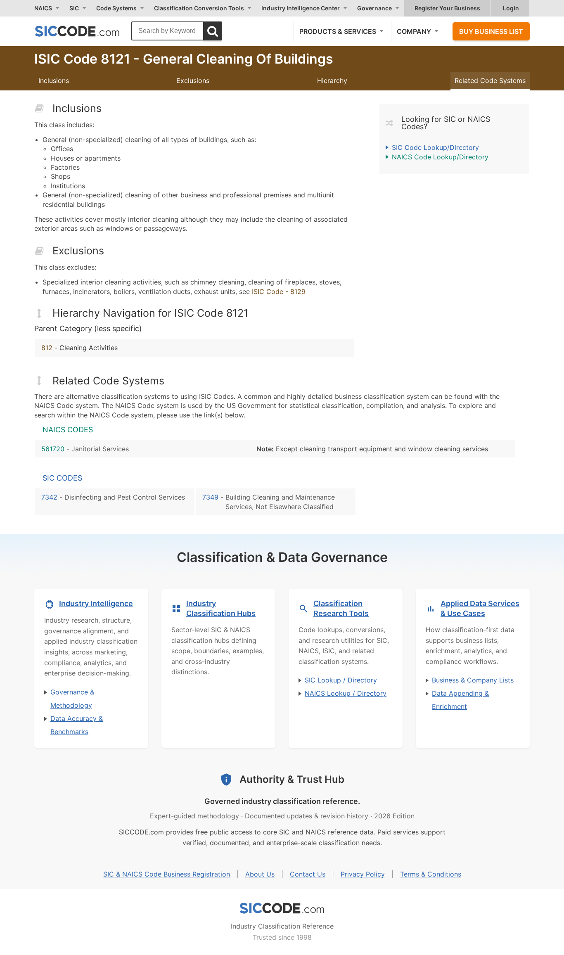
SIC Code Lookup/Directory (435, 147)
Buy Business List (491, 31)
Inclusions (53, 80)
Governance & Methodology (72, 698)
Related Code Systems (490, 80)
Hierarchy (332, 80)
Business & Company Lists (473, 680)
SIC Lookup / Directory (341, 680)
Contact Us (307, 874)
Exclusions (192, 80)
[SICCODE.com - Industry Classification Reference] (282, 908)
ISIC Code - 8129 (279, 291)
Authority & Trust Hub (291, 779)
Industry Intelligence (96, 603)
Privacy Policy (363, 874)
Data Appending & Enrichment (460, 700)
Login (511, 8)
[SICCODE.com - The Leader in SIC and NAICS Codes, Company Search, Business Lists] (85, 31)
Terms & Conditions (430, 874)
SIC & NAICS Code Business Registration (166, 874)
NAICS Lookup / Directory (345, 693)
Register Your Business (447, 8)
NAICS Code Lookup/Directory (440, 157)
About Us (260, 874)
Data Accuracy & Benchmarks (76, 725)
